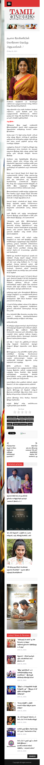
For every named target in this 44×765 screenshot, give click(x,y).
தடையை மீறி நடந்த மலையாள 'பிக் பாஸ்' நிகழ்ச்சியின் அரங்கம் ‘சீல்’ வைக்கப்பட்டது (31, 451)
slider (22, 421)
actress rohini (12, 417)
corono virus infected (26, 417)
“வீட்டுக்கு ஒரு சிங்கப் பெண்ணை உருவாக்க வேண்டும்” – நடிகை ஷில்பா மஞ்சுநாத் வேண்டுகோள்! (18, 569)
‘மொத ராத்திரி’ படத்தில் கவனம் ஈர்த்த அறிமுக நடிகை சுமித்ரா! (26, 705)
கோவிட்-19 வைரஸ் (20, 424)
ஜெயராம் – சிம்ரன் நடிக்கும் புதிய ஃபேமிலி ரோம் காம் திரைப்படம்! (25, 658)
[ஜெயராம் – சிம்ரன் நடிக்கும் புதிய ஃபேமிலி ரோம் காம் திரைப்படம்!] (11, 659)
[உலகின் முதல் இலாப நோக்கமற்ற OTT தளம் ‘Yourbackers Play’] (11, 732)
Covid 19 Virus (13, 421)
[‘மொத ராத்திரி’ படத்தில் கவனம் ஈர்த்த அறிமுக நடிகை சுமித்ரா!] (11, 706)
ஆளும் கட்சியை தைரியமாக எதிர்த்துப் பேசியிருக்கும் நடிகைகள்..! (11, 451)
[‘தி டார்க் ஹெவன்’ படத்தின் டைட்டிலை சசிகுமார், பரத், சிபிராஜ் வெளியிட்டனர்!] (20, 517)
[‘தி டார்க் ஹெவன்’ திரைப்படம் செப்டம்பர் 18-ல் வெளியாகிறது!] (11, 720)
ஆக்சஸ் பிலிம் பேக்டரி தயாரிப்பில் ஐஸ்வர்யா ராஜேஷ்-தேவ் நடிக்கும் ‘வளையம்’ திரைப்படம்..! (17, 498)
